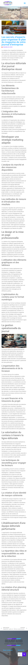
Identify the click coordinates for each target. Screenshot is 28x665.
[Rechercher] (24, 654)
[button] (24, 3)
